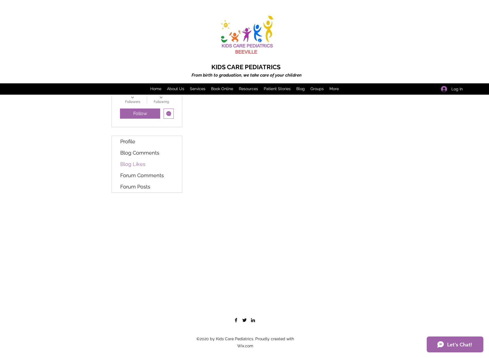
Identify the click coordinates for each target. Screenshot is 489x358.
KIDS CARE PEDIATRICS (245, 67)
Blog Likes (132, 164)
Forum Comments (142, 175)
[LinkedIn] (253, 320)
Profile (127, 141)
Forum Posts (135, 187)
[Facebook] (236, 320)
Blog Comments (139, 153)
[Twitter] (244, 320)
